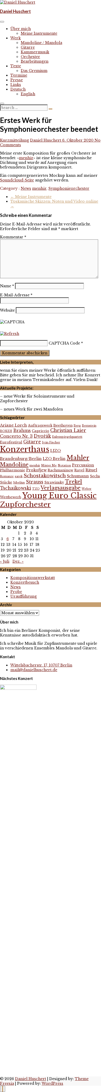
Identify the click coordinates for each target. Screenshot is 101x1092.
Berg (77, 425)
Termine (18, 75)
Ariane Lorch (13, 425)
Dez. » (18, 561)
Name (7, 286)
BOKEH (6, 431)
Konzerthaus (24, 449)
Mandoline (14, 464)
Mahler (78, 457)
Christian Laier (68, 430)
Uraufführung (23, 596)
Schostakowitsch (45, 475)
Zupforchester (25, 504)
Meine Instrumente (39, 33)
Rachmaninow (60, 470)
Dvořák (42, 436)
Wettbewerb (10, 497)
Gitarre (28, 47)
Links (15, 84)
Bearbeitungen (34, 61)
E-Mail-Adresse (16, 295)
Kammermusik (35, 52)
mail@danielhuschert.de (33, 670)
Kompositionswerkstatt (32, 577)
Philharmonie (12, 470)
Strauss (34, 482)
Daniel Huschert (15, 11)
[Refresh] (9, 333)
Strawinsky (54, 482)
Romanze (7, 476)
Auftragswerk (40, 425)
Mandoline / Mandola (41, 42)
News (26, 188)
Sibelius (19, 482)
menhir (26, 158)
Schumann (78, 476)
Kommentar (13, 237)
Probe (16, 591)
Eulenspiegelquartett (67, 436)
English (28, 94)
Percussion (83, 465)
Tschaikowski (15, 488)
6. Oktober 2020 (78, 140)
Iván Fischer (51, 442)
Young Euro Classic (59, 495)
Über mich (20, 28)
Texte (15, 66)
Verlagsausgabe (61, 488)
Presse (16, 80)
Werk (15, 38)
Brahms (22, 430)
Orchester (30, 56)
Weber (86, 488)
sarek (19, 476)
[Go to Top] (2, 1089)
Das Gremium (34, 70)
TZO (36, 488)
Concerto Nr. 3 (16, 436)
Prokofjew (36, 470)
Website (7, 310)
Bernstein (89, 425)
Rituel (91, 470)
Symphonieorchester (68, 188)
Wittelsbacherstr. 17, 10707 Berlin (41, 665)
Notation (64, 465)
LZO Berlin (54, 458)
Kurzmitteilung (14, 140)
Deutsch (18, 89)
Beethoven (63, 425)
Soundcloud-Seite (17, 180)
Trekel (73, 482)
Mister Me (49, 465)
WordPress (52, 1083)
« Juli (4, 561)
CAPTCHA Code (64, 343)
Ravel (79, 470)
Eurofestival (11, 442)
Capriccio (40, 431)
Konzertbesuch (24, 582)
